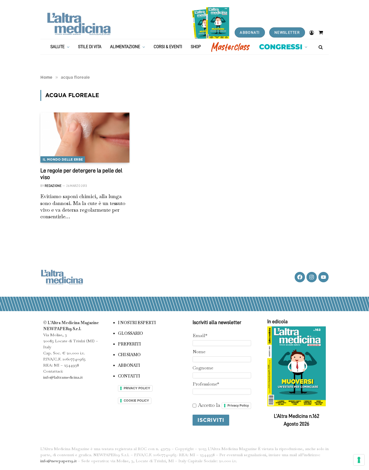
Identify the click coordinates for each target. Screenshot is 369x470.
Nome (199, 352)
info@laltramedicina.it (63, 377)
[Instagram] (311, 277)
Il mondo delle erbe (63, 159)
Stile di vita (89, 47)
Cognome (203, 368)
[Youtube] (323, 277)
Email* (200, 335)
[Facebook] (300, 277)
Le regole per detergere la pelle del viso (81, 174)
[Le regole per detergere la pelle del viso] (84, 137)
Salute (57, 47)
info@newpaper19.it (58, 460)
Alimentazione (125, 47)
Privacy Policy (238, 405)
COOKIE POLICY (136, 400)
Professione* (206, 384)
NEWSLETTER (287, 32)
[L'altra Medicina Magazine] (79, 24)
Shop (196, 47)
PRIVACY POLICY (137, 388)
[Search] (320, 46)
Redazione (53, 185)
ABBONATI (249, 32)
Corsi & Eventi (168, 47)
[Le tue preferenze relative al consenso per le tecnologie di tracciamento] (358, 459)
